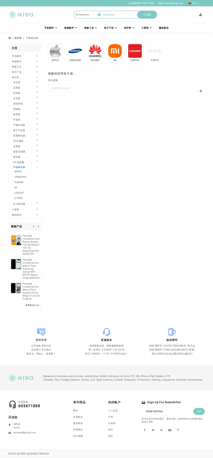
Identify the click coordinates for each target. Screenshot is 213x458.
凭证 (110, 436)
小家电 (15, 209)
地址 (110, 429)
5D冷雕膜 (18, 141)
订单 (110, 417)
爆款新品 (16, 215)
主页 (14, 48)
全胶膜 (16, 146)
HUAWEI (19, 182)
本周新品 (78, 417)
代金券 (111, 423)
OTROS (18, 198)
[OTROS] (154, 50)
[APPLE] (55, 50)
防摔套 (16, 93)
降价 (75, 410)
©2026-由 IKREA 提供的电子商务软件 (28, 453)
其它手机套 (19, 130)
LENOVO (19, 193)
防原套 (16, 114)
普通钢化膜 (19, 135)
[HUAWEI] (95, 50)
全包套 (16, 98)
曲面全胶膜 (19, 151)
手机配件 (16, 56)
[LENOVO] (134, 50)
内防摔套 (18, 103)
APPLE (18, 171)
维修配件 (16, 61)
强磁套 (16, 109)
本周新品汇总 (33, 305)
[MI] (114, 50)
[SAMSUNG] (75, 50)
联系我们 (78, 429)
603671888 (148, 3)
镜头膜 (16, 157)
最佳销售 (78, 423)
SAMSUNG (20, 177)
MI (15, 187)
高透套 (16, 87)
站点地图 (78, 436)
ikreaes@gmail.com (25, 432)
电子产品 (16, 72)
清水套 (16, 82)
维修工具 (16, 66)
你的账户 (114, 402)
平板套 (16, 119)
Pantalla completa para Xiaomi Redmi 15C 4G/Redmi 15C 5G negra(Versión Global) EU (31, 244)
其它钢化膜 (19, 204)
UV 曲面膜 (18, 162)
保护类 (15, 77)
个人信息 (113, 410)
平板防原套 (19, 125)
